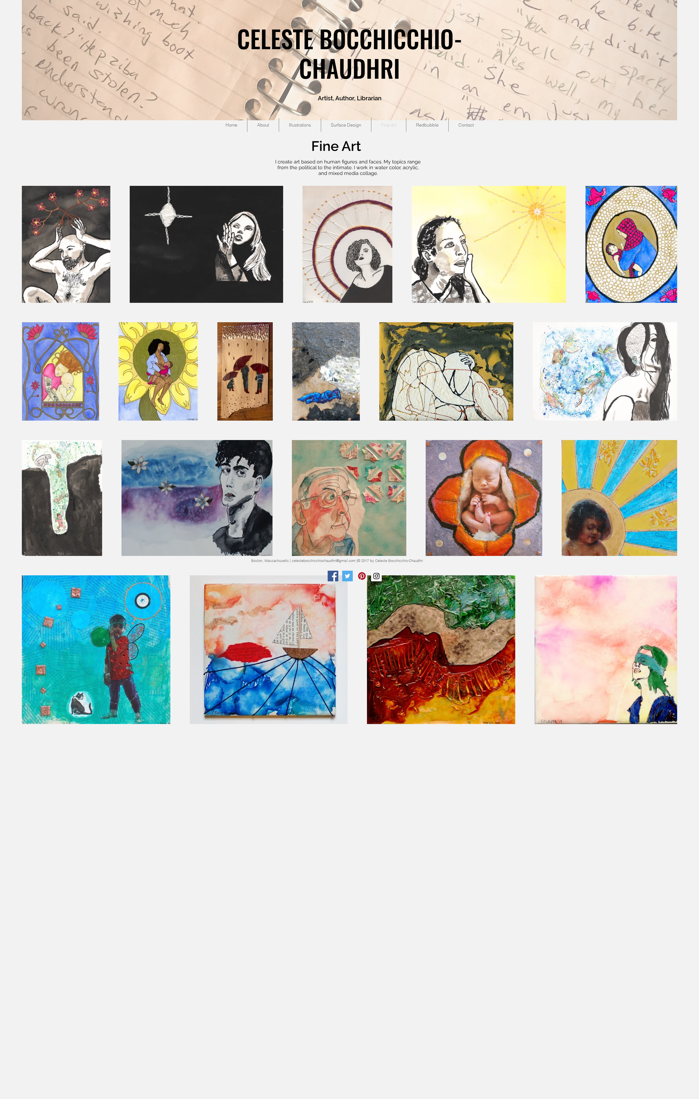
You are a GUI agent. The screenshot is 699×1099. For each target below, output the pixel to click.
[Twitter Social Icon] (347, 576)
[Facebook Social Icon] (333, 576)
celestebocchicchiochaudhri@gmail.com (324, 560)
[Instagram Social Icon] (376, 576)
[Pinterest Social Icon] (362, 576)
